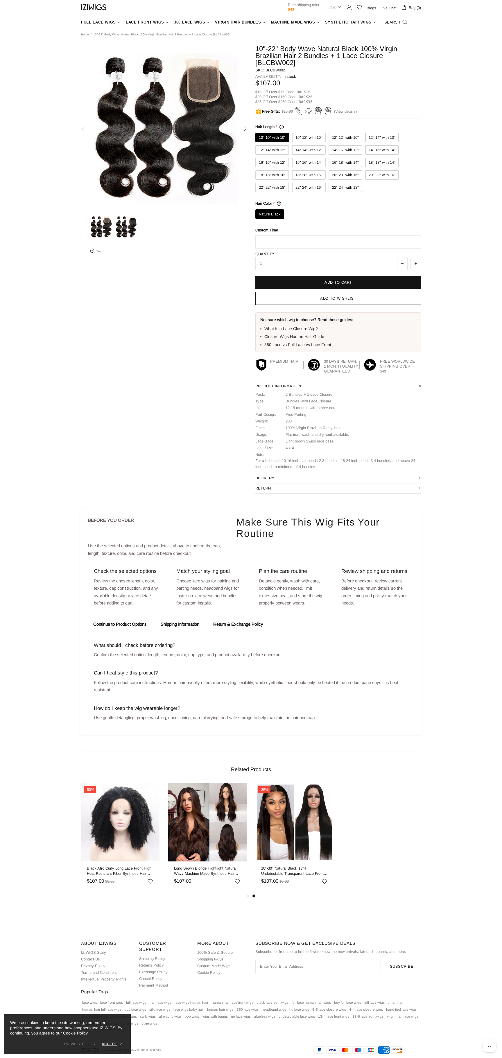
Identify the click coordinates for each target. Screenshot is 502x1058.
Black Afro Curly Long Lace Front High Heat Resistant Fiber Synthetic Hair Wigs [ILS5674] (119, 871)
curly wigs (148, 1016)
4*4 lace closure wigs (366, 1009)
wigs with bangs (215, 1016)
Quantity (265, 254)
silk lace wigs (159, 1009)
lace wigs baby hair (188, 1009)
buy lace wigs (135, 1009)
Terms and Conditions (99, 972)
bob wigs (192, 1016)
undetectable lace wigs (297, 1016)
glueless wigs (264, 1016)
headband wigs (274, 1009)
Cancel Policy (150, 978)
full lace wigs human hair (384, 1003)
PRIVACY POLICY (80, 1044)
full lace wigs (136, 1003)
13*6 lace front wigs (367, 1016)
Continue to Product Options (120, 624)
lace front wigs (111, 1003)
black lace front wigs (272, 1003)
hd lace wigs (299, 1009)
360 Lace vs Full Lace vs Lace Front (297, 344)
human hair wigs (220, 1009)
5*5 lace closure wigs (329, 1009)
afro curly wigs (170, 1016)
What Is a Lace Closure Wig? (291, 328)
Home (85, 34)
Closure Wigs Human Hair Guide (294, 336)
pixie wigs (149, 1023)
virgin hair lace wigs (402, 1016)
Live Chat (389, 8)
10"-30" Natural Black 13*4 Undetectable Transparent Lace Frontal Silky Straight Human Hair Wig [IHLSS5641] (294, 871)
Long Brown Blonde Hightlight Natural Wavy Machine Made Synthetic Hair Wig (205, 871)
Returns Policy (151, 965)
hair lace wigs (160, 1003)
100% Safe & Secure (215, 952)
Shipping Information (180, 624)
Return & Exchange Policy (238, 624)
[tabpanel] (294, 838)
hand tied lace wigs (401, 1009)
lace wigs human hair (191, 1003)
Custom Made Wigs (213, 966)
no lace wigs (241, 1016)
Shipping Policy (152, 958)
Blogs (371, 8)
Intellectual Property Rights (104, 979)
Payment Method (153, 985)
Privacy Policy (93, 966)
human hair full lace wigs (101, 1009)
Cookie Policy (208, 972)
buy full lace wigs (347, 1003)
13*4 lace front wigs (333, 1016)
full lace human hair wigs (311, 1003)
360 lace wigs (248, 1009)
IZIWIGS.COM (94, 7)
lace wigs (89, 1003)
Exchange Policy (153, 972)
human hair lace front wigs (232, 1003)
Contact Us (90, 959)
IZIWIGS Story (93, 952)
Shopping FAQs (210, 959)
